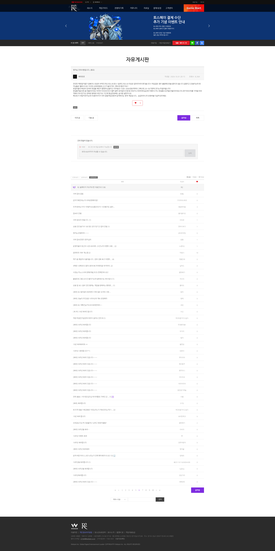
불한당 (182, 344)
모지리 (182, 331)
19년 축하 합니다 (79, 416)
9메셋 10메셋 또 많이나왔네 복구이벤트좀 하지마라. (93, 266)
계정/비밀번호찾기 (165, 43)
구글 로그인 (202, 43)
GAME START (194, 8)
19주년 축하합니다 (80, 443)
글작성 (183, 118)
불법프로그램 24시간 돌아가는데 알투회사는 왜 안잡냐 (93, 279)
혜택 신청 (91, 43)
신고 (75, 107)
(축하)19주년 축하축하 (81, 449)
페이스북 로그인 (197, 43)
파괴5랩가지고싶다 (182, 318)
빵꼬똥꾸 (182, 364)
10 (153, 490)
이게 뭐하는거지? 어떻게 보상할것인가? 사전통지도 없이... (94, 207)
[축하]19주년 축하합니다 (82, 325)
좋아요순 (201, 177)
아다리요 (182, 377)
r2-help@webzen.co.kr (88, 539)
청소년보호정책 (100, 532)
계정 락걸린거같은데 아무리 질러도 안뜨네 (89, 318)
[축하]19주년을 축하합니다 (83, 469)
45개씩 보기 (93, 177)
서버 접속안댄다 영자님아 (82, 240)
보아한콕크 (182, 416)
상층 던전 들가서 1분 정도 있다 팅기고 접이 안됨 (91, 226)
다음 (209, 26)
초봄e (182, 194)
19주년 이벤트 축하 (80, 436)
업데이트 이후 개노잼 (81, 253)
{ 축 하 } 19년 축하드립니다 (82, 312)
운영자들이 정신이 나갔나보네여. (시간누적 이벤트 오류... (94, 246)
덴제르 (182, 456)
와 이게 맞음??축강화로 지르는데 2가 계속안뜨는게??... (94, 410)
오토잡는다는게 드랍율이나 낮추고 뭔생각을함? (90, 423)
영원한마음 (182, 207)
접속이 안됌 (77, 213)
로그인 (202, 2)
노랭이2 (182, 246)
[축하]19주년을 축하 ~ (81, 429)
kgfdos (182, 469)
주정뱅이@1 (182, 325)
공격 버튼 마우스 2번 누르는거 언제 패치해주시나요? (93, 456)
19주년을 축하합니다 (82, 462)
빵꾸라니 (182, 370)
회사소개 (111, 532)
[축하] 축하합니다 (79, 403)
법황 (181, 240)
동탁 (181, 292)
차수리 (182, 279)
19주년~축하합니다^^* (81, 351)
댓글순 (195, 177)
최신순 (189, 177)
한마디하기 (182, 226)
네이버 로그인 (192, 43)
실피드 (182, 266)
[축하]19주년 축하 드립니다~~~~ (85, 357)
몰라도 (182, 285)
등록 (190, 153)
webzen (76, 2)
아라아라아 (182, 384)
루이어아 (182, 357)
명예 (181, 298)
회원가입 (195, 2)
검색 (160, 499)
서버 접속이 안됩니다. (82, 220)
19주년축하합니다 (79, 475)
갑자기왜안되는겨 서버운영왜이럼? (85, 200)
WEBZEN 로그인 (181, 43)
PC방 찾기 (100, 43)
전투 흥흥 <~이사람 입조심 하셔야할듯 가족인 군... (92, 397)
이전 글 (77, 118)
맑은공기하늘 (182, 390)
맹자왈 (182, 449)
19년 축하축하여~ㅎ (80, 344)
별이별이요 (182, 213)
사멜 (181, 397)
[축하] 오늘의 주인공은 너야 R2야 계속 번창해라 (90, 299)
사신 (181, 312)
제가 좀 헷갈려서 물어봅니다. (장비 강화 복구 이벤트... (93, 259)
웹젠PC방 (120, 532)
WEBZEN (74, 526)
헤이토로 (81, 77)
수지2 (182, 403)
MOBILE (97, 2)
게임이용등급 (130, 532)
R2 (74, 8)
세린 (181, 305)
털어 (181, 338)
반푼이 (182, 351)
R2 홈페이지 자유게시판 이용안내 (91, 187)
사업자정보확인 (120, 539)
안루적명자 (182, 442)
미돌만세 (182, 259)
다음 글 (91, 118)
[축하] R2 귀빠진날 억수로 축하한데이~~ (87, 305)
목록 (197, 118)
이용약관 (74, 532)
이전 (66, 26)
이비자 (182, 429)
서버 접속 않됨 (78, 194)
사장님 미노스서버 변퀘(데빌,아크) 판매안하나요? (90, 272)
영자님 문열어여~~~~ (81, 233)
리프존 (182, 220)
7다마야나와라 (182, 200)
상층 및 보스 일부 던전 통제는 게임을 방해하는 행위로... (94, 285)
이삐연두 (182, 482)
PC (88, 2)
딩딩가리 (182, 475)
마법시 (182, 253)
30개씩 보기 (84, 177)
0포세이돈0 (182, 233)
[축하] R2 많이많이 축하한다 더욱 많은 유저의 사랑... (92, 292)
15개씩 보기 (75, 177)
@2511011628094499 (182, 462)
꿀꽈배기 (182, 272)
